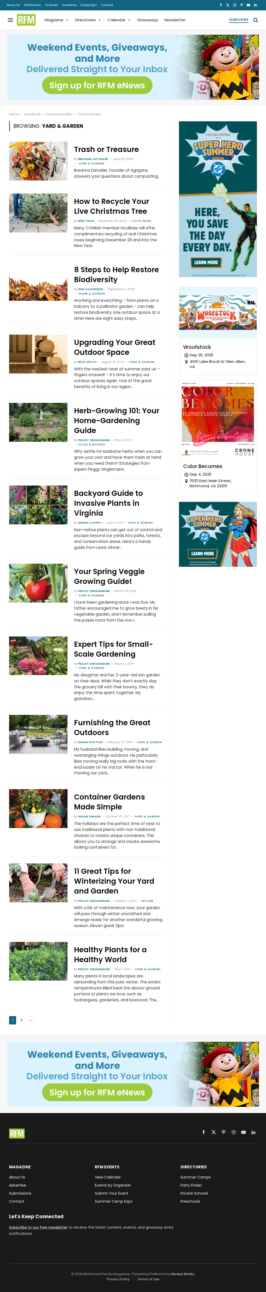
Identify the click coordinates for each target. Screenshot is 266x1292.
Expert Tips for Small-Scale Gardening (113, 649)
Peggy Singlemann (94, 440)
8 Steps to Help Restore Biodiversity (116, 275)
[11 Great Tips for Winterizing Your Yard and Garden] (38, 882)
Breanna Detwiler (93, 159)
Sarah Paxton (90, 742)
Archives (51, 5)
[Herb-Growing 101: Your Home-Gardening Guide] (38, 422)
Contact (107, 5)
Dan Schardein (90, 289)
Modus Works (182, 1273)
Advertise (69, 5)
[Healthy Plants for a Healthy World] (38, 961)
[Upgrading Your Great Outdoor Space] (38, 354)
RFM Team (86, 221)
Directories (85, 20)
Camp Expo (88, 5)
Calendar (116, 20)
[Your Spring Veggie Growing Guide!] (38, 583)
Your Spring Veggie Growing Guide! (109, 577)
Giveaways (147, 20)
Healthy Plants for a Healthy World (110, 955)
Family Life (32, 114)
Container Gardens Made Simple (109, 802)
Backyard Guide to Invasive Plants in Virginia (108, 503)
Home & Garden (59, 114)
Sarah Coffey (89, 523)
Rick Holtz (87, 362)
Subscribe (238, 19)
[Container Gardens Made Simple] (38, 808)
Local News (141, 221)
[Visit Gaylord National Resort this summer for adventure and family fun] (218, 275)
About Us (13, 5)
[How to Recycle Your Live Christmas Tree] (38, 213)
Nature (147, 901)
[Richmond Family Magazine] (26, 20)
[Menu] (10, 20)
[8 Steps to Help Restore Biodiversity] (38, 281)
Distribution (32, 5)
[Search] (255, 20)
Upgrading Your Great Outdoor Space (114, 347)
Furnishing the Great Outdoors (112, 728)
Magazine (54, 20)
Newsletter (175, 20)
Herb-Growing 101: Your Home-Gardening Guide (116, 421)
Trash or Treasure (106, 150)
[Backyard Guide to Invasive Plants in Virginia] (38, 504)
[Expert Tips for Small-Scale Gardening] (38, 655)
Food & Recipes (92, 444)
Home (13, 114)
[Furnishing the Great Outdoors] (38, 734)
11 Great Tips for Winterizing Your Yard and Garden (114, 881)
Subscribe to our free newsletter (38, 1227)
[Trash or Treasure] (38, 161)
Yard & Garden (91, 163)
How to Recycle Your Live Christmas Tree (111, 206)
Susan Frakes (89, 816)
